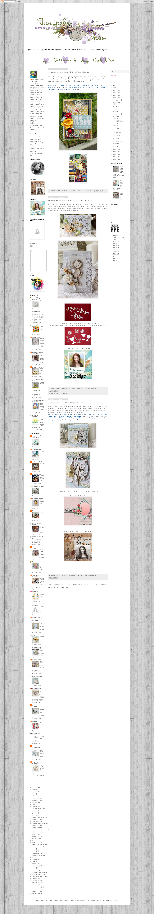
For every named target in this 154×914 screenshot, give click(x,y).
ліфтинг (34, 832)
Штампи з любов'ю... (35, 415)
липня (117, 111)
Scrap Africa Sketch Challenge (95, 416)
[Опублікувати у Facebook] (100, 191)
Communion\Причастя (38, 872)
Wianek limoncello (41, 501)
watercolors (36, 893)
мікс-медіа (35, 836)
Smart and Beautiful (35, 576)
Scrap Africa (59, 87)
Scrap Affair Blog (38, 486)
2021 (115, 82)
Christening (36, 870)
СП (32, 857)
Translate (118, 76)
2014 (115, 149)
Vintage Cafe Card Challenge (38, 353)
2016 (115, 95)
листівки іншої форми (39, 830)
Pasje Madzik (36, 449)
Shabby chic (36, 337)
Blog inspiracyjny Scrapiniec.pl (38, 401)
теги (33, 861)
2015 (115, 97)
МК (32, 840)
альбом (34, 792)
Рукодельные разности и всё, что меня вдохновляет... (37, 620)
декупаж (34, 806)
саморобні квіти (37, 855)
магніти (34, 834)
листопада (118, 102)
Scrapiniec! (95, 491)
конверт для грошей (38, 823)
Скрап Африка (66, 78)
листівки (35, 827)
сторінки (35, 859)
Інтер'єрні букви (37, 821)
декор (33, 804)
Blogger (115, 900)
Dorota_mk (35, 511)
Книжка (115, 239)
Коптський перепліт (116, 257)
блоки (33, 794)
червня (117, 114)
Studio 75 (35, 891)
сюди (66, 410)
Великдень (35, 800)
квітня (117, 138)
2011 (115, 157)
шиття (33, 868)
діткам (34, 811)
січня (117, 146)
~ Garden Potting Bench (41, 529)
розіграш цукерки (37, 853)
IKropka (34, 878)
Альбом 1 (116, 260)
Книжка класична (118, 237)
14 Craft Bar (36, 787)
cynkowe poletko (37, 462)
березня (117, 141)
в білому (35, 796)
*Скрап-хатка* (36, 562)
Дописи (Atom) (64, 587)
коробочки (35, 825)
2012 (115, 154)
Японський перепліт (116, 254)
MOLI (33, 635)
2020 (115, 85)
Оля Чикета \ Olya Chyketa (38, 80)
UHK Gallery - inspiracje (36, 298)
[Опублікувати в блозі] (97, 191)
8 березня (35, 789)
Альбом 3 (116, 245)
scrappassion (36, 474)
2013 (115, 152)
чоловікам (35, 866)
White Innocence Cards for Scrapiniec (70, 200)
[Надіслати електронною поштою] (95, 191)
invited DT (35, 880)
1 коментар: (88, 190)
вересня (117, 109)
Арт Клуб (35, 325)
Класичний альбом (116, 242)
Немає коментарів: (90, 388)
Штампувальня (36, 393)
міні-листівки (36, 838)
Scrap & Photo (36, 659)
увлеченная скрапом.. (35, 705)
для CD (34, 813)
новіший (115, 235)
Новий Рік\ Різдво (38, 844)
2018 (115, 90)
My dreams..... (37, 591)
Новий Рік (35, 842)
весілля (56, 393)
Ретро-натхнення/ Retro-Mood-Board (69, 72)
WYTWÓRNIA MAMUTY (37, 498)
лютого (117, 143)
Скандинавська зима (121, 196)
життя (33, 815)
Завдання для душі (38, 817)
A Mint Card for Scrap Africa (65, 403)
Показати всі (40, 429)
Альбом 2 (116, 251)
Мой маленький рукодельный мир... (36, 747)
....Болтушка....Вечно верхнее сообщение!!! (38, 541)
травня (117, 116)
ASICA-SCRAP (36, 733)
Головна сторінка (77, 584)
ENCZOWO (34, 721)
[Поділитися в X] (99, 191)
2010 (115, 159)
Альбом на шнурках (116, 248)
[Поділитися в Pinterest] (102, 191)
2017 (115, 92)
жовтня (117, 106)
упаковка (35, 863)
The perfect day (41, 595)
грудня (117, 100)
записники (35, 819)
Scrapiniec (84, 206)
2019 (115, 87)
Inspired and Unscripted (36, 436)
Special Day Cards (38, 367)
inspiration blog (64, 208)
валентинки (35, 798)
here (78, 89)
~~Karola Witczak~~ (35, 762)
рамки (33, 849)
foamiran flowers (37, 876)
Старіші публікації (100, 584)
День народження (37, 808)
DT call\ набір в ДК (38, 874)
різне (33, 851)
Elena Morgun (36, 647)
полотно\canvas (37, 847)
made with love (37, 676)
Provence (35, 885)
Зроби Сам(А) (36, 311)
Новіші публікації (55, 584)
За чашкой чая (36, 688)
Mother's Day (36, 882)
